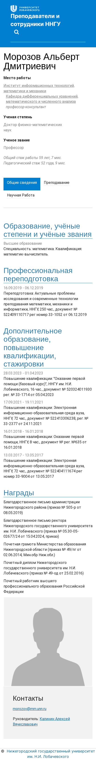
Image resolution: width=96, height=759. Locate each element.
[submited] (16, 32)
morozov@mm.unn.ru (29, 709)
